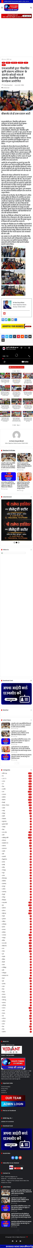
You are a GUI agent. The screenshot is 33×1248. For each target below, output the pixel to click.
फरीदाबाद (4, 905)
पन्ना (3, 929)
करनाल (3, 910)
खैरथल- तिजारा (5, 786)
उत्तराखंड (4, 915)
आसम (3, 967)
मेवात (3, 810)
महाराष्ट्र (4, 983)
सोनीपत (3, 913)
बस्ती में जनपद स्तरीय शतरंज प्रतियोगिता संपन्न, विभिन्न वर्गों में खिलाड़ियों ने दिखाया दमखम (24, 465)
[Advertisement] (16, 39)
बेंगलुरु (3, 972)
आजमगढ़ (4, 872)
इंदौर (3, 950)
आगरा (3, 856)
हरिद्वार (3, 921)
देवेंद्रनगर (4, 926)
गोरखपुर (4, 850)
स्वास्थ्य (3, 988)
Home (4, 59)
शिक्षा (4, 65)
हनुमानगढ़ (4, 802)
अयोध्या (3, 869)
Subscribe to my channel (17, 367)
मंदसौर (3, 937)
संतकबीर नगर (5, 823)
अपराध (3, 761)
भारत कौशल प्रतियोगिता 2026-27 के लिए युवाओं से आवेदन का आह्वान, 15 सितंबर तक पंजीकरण (8, 484)
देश (3, 62)
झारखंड (3, 964)
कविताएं (3, 1001)
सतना (3, 945)
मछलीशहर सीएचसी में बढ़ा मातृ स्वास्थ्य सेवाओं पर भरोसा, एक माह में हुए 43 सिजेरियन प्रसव (21, 737)
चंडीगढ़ (3, 902)
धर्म (2, 764)
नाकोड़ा (3, 807)
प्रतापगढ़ (4, 864)
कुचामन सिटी (5, 804)
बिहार (3, 969)
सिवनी (3, 942)
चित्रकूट (4, 880)
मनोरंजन (4, 999)
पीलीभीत (4, 861)
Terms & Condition (5, 1067)
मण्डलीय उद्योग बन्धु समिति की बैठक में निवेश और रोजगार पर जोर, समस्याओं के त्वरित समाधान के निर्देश (8, 465)
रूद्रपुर (3, 918)
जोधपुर (3, 794)
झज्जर (3, 907)
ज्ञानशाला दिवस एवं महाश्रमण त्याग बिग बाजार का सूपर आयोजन (16, 1)
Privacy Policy (4, 1069)
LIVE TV (4, 759)
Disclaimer (3, 1071)
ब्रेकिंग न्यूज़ (9, 59)
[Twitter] (6, 336)
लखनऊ (4, 826)
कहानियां (4, 1012)
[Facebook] (3, 336)
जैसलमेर (4, 799)
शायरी (3, 1004)
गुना (3, 934)
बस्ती (3, 815)
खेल (3, 996)
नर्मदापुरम (4, 953)
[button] (18, 371)
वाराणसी (4, 837)
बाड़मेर (3, 796)
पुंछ (3, 886)
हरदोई (3, 845)
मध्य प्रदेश (4, 923)
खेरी (3, 834)
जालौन (3, 832)
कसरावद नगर (5, 956)
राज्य (3, 772)
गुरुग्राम (4, 899)
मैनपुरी (3, 875)
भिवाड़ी (3, 783)
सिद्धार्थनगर (4, 840)
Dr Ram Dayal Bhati (8, 85)
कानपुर (3, 867)
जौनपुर (3, 877)
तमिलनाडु (4, 980)
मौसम (3, 1009)
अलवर (3, 788)
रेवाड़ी (3, 896)
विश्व (3, 1007)
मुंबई (3, 961)
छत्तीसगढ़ (4, 986)
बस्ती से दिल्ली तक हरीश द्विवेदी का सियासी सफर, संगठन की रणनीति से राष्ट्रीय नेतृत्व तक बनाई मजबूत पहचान (23, 485)
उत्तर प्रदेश (4, 813)
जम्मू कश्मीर (4, 883)
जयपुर (3, 791)
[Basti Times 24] (11, 7)
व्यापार (26, 62)
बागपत (3, 842)
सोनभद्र (4, 821)
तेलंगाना (3, 975)
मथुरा (3, 853)
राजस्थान (20, 62)
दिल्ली (3, 959)
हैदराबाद (4, 978)
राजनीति (4, 769)
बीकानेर (8, 62)
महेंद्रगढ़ (4, 894)
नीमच (3, 932)
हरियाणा (3, 891)
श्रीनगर (4, 888)
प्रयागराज (4, 829)
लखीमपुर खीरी (5, 818)
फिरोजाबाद (4, 859)
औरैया (3, 848)
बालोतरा (4, 777)
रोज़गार (3, 993)
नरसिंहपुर (4, 948)
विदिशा (3, 940)
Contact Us (4, 1073)
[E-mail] (4, 314)
